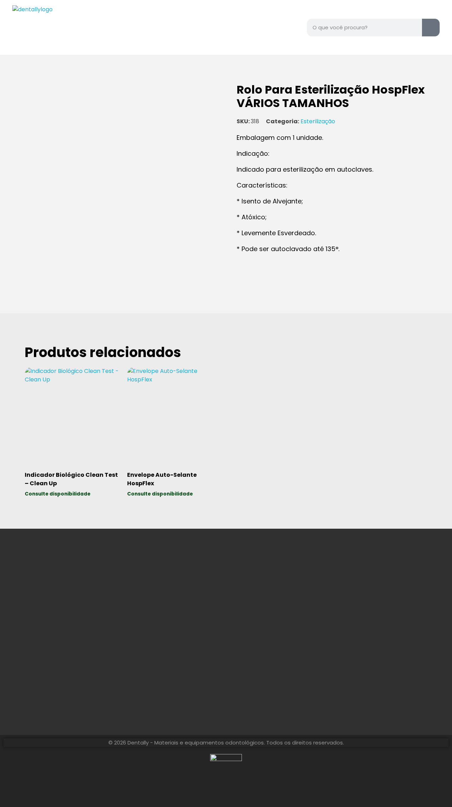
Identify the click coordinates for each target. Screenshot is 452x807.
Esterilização (318, 121)
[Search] (431, 27)
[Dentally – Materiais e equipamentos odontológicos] (56, 27)
